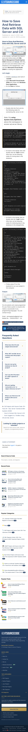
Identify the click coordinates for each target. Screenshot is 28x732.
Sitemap (24, 728)
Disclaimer (19, 728)
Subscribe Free (14, 709)
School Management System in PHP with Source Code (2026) (16, 617)
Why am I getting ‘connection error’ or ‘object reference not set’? (13, 387)
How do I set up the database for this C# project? (11, 365)
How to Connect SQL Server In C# (14, 413)
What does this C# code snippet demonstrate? (12, 345)
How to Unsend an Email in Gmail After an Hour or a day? (17, 609)
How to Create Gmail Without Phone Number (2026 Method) (16, 585)
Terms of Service (12, 728)
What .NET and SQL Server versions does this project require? (13, 355)
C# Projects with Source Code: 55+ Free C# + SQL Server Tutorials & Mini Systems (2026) (13, 409)
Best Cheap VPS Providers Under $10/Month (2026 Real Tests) (15, 496)
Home (6, 11)
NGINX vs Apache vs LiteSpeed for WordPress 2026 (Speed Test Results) (17, 488)
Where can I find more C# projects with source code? (12, 397)
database (14, 77)
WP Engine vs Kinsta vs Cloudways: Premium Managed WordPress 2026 (16, 472)
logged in (13, 445)
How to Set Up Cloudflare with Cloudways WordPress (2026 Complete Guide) (15, 480)
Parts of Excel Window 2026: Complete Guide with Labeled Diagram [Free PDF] (17, 593)
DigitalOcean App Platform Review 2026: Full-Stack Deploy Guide (16, 504)
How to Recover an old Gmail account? (17, 600)
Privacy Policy (5, 728)
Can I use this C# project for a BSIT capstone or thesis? (12, 376)
